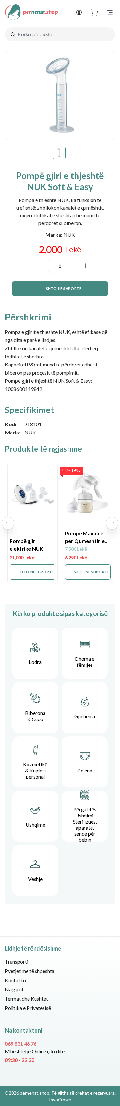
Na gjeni (14, 989)
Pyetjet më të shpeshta (29, 971)
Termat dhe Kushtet (26, 999)
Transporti (16, 962)
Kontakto (15, 980)
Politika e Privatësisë (28, 1008)
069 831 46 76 (20, 1044)
